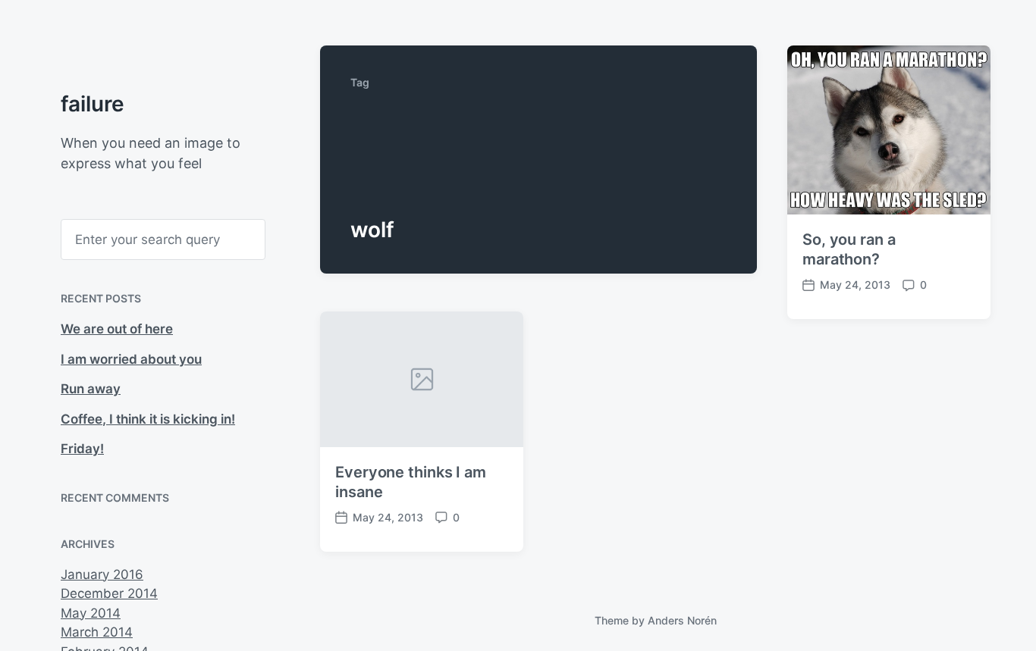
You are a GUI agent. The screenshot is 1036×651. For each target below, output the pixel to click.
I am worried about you (131, 359)
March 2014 (97, 632)
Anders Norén (682, 620)
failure (92, 104)
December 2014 (109, 593)
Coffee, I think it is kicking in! (148, 419)
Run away (91, 388)
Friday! (82, 448)
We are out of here (117, 328)
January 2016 (102, 574)
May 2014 (91, 613)
